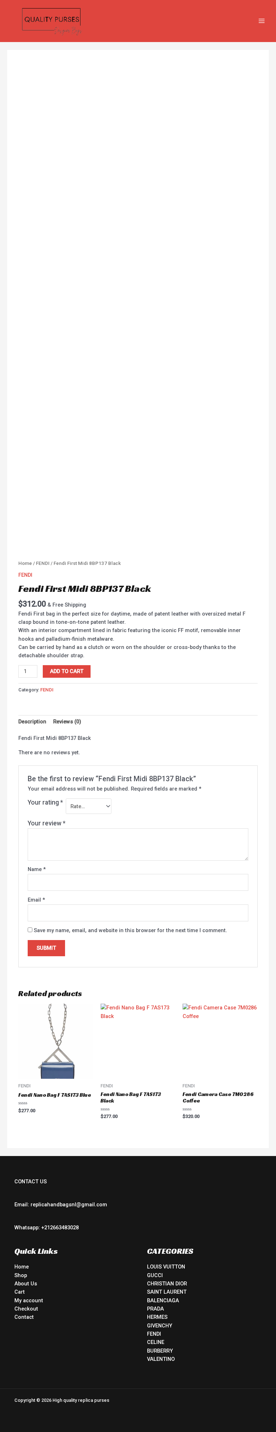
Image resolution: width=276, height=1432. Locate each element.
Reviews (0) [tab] (67, 721)
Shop (20, 1275)
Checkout (26, 1309)
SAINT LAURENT (167, 1292)
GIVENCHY (159, 1325)
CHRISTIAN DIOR (167, 1283)
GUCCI (155, 1275)
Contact (24, 1317)
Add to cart (66, 671)
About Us (25, 1283)
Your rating (45, 802)
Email (36, 900)
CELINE (155, 1342)
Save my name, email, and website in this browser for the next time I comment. (130, 930)
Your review (46, 823)
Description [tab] (32, 721)
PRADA (155, 1309)
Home (25, 563)
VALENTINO (161, 1359)
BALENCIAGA (163, 1300)
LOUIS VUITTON (166, 1266)
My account (28, 1300)
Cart (19, 1292)
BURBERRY (160, 1351)
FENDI (43, 563)
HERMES (157, 1317)
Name (37, 869)
